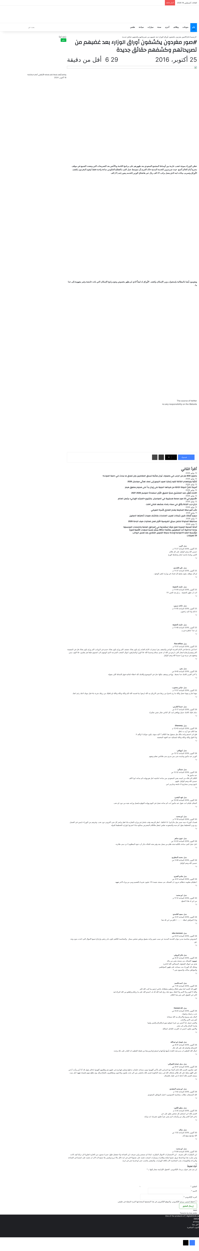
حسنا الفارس (178, 706)
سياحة (141, 27)
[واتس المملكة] (178, 14)
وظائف (176, 27)
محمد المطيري (177, 857)
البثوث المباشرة (193, 1227)
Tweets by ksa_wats (188, 1213)
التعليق (193, 1186)
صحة (159, 27)
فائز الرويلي (178, 955)
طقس (132, 27)
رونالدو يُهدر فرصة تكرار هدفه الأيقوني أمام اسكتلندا (46, 74)
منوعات (185, 27)
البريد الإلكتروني (190, 1197)
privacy (196, 1222)
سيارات (151, 27)
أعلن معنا (195, 1224)
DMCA (196, 1219)
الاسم (194, 1191)
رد (196, 557)
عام (193, 27)
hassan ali (178, 1008)
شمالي (180, 769)
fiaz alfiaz (178, 643)
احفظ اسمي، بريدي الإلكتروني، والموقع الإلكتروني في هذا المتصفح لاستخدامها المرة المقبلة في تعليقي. (156, 1201)
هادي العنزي (178, 876)
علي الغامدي (178, 568)
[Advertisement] (132, 428)
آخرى (167, 27)
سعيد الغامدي (178, 914)
